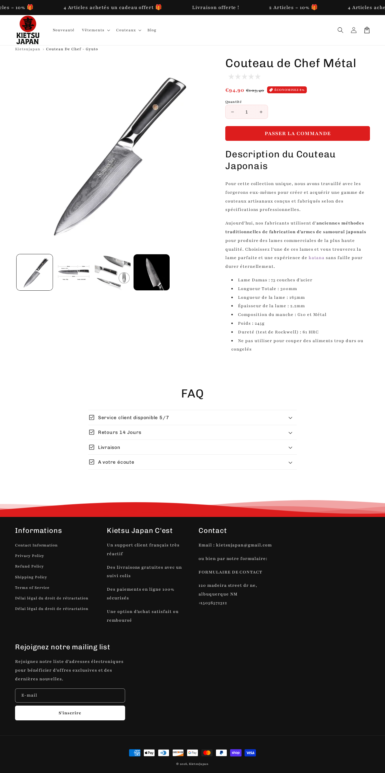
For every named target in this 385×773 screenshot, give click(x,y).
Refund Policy (29, 566)
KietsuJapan (199, 764)
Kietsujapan (27, 49)
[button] (340, 30)
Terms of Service (32, 587)
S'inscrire (70, 713)
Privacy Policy (29, 555)
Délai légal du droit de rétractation (51, 598)
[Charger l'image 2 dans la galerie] (74, 272)
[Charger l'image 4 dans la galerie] (152, 272)
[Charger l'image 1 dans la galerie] (35, 272)
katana (317, 258)
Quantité (233, 101)
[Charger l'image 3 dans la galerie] (113, 272)
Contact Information (36, 545)
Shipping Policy (31, 577)
